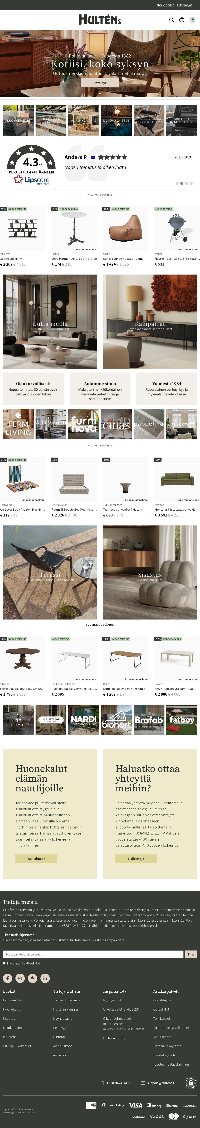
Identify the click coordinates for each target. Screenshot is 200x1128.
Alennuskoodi (63, 1046)
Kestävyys (60, 1027)
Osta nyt (100, 83)
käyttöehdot (31, 963)
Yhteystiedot (165, 5)
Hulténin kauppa (65, 1009)
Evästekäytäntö (164, 1055)
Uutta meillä (12, 1000)
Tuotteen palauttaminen (171, 1064)
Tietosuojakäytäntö (167, 1046)
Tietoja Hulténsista (66, 1000)
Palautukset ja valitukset (171, 1027)
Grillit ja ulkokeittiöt (17, 1046)
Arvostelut (60, 1055)
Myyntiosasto (62, 1018)
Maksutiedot (162, 1037)
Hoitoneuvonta (114, 1038)
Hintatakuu (61, 1037)
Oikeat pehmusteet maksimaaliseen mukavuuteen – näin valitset (123, 1023)
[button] (100, 93)
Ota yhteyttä (162, 1000)
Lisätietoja (136, 858)
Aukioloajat (184, 5)
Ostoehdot (161, 1009)
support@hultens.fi (143, 925)
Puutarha (10, 1037)
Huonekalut (12, 1009)
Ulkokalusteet (13, 1027)
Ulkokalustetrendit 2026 (121, 1009)
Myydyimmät (112, 1000)
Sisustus (9, 1018)
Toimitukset (161, 1018)
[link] (100, 165)
